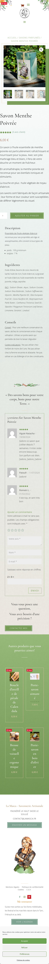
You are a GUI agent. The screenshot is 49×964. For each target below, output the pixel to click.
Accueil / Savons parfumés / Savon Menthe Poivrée (25, 39)
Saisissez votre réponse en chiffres (24, 569)
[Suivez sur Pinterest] (29, 897)
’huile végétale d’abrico (27, 233)
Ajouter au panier (27, 215)
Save (5, 3)
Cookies (21, 890)
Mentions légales (12, 887)
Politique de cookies (23, 960)
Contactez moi (18, 628)
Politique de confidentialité (32, 887)
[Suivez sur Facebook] (20, 897)
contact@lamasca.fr (24, 818)
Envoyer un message (24, 825)
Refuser (24, 947)
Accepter (24, 941)
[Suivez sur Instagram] (24, 897)
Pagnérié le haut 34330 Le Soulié (24, 813)
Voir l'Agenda (24, 921)
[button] (41, 49)
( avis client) (18, 132)
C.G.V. (29, 890)
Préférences (24, 954)
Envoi (35, 590)
